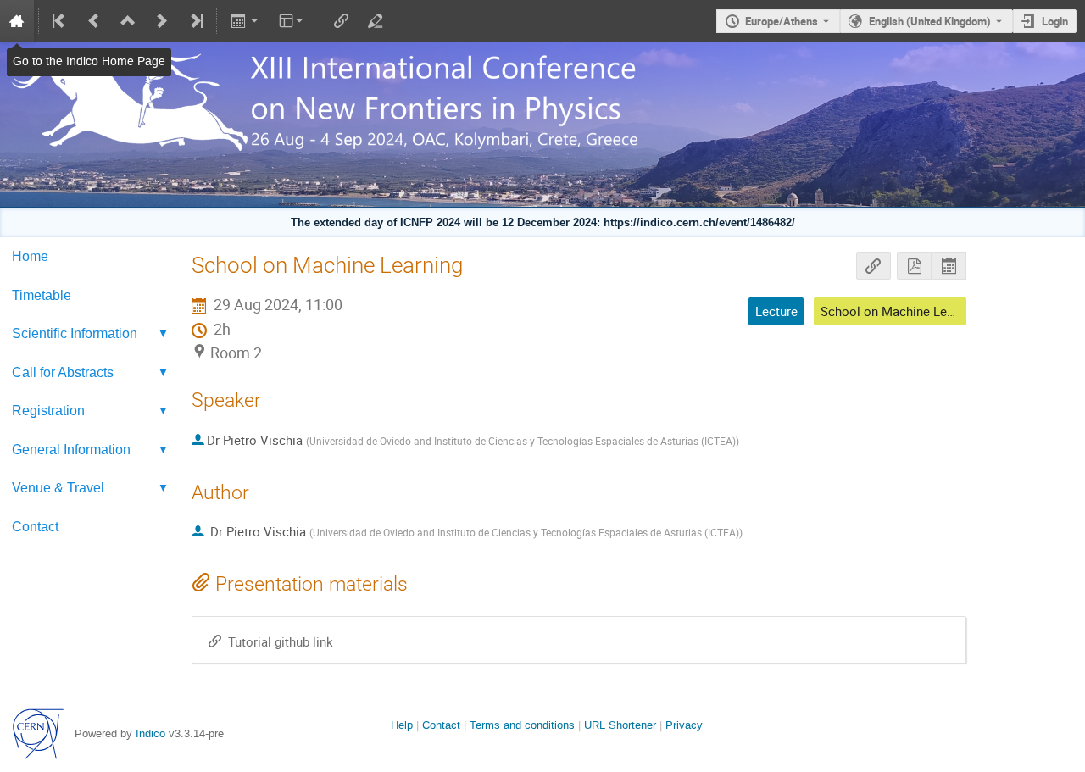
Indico (150, 733)
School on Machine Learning (901, 311)
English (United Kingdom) (930, 21)
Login (1055, 21)
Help (402, 725)
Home (30, 256)
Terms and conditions (522, 725)
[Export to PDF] (914, 266)
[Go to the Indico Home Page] (17, 21)
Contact (35, 526)
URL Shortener (620, 725)
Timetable (41, 295)
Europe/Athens (781, 21)
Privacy (684, 725)
